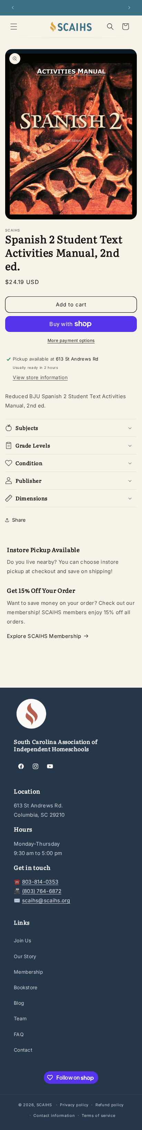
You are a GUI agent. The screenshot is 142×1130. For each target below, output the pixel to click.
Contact (23, 1050)
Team (20, 1018)
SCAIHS (44, 1104)
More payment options (71, 340)
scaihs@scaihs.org (46, 900)
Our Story (25, 956)
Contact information (54, 1115)
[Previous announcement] (12, 7)
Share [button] (19, 520)
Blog (19, 1003)
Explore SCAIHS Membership (44, 636)
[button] (13, 26)
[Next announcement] (129, 7)
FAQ (19, 1034)
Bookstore (26, 987)
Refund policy (109, 1104)
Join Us (22, 940)
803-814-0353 (40, 881)
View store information (40, 377)
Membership (28, 972)
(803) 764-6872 (41, 891)
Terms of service (98, 1115)
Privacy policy (74, 1104)
